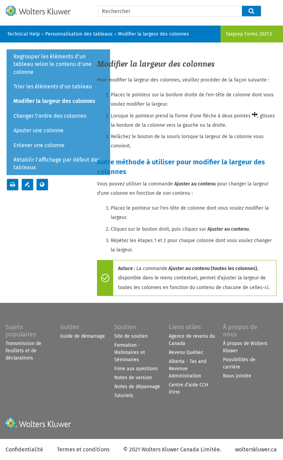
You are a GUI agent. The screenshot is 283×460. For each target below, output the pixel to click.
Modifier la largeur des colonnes (54, 101)
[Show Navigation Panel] (273, 9)
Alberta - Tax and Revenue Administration (187, 368)
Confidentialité (24, 449)
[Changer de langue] (42, 185)
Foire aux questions (136, 369)
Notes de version (133, 378)
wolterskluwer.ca (256, 449)
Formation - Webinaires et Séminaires (129, 352)
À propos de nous (240, 330)
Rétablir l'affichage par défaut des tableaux (56, 163)
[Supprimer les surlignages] (27, 185)
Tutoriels (123, 396)
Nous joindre (237, 376)
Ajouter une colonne (38, 130)
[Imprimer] (13, 185)
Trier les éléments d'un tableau (52, 86)
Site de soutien (131, 336)
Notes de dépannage (137, 387)
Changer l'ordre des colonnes (49, 116)
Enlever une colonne (39, 145)
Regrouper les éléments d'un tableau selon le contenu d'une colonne (52, 64)
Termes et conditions (83, 449)
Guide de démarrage (82, 336)
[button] (251, 11)
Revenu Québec (186, 352)
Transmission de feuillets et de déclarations (23, 351)
